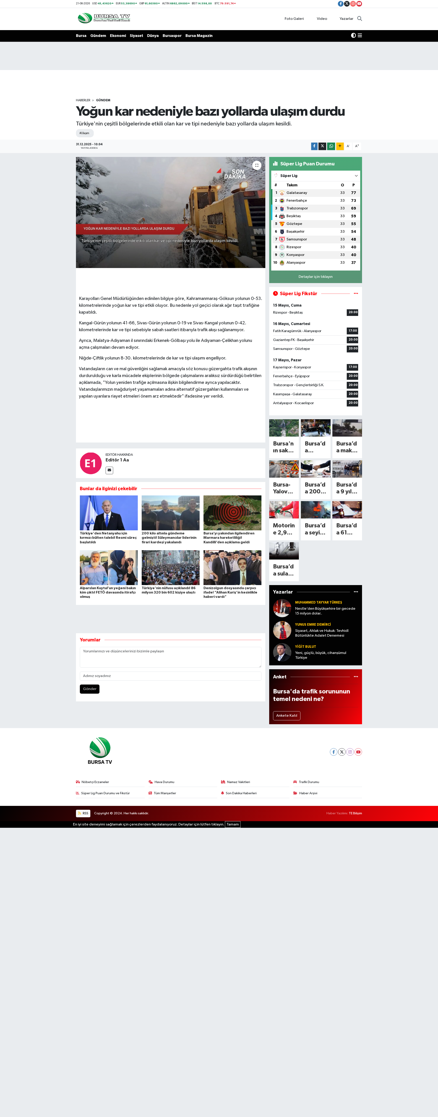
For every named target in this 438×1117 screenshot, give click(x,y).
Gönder (89, 689)
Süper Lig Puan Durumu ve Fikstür (105, 793)
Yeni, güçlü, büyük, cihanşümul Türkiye (320, 655)
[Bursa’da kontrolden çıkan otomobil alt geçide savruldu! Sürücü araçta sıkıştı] (316, 428)
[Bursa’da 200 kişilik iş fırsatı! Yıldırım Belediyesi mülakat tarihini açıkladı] (316, 469)
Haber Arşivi (308, 793)
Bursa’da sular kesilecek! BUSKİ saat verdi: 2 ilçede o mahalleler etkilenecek (284, 570)
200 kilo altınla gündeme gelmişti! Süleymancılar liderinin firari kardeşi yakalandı (169, 537)
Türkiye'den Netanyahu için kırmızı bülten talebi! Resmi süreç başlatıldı (108, 537)
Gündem (98, 36)
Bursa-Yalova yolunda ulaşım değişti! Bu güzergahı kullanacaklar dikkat (284, 488)
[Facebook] (333, 752)
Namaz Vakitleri (238, 782)
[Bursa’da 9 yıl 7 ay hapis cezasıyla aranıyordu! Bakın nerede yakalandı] (347, 469)
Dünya (153, 36)
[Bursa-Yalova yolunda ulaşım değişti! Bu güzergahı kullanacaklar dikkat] (284, 469)
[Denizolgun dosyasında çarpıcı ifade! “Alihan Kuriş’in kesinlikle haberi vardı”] (232, 568)
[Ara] (359, 19)
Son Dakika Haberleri (241, 793)
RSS (85, 813)
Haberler (83, 100)
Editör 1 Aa (117, 460)
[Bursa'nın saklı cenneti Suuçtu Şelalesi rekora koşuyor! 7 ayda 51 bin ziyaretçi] (284, 428)
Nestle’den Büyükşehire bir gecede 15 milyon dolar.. (325, 611)
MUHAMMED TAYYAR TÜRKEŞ (318, 602)
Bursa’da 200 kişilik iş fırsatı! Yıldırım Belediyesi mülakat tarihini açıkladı (315, 488)
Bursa (81, 36)
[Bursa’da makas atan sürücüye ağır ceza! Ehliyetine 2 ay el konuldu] (347, 428)
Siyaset (136, 36)
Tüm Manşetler (165, 793)
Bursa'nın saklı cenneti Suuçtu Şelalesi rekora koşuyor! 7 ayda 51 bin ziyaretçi (284, 447)
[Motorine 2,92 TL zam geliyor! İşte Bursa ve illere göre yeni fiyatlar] (284, 509)
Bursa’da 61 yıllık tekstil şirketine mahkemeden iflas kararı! (346, 529)
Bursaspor (172, 36)
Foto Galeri (294, 19)
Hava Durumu (164, 782)
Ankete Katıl (286, 716)
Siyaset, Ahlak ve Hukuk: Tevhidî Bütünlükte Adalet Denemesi (322, 633)
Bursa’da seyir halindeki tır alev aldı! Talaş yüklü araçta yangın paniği (315, 529)
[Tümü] (356, 592)
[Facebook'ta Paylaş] (314, 146)
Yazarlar (346, 19)
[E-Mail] (109, 470)
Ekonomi (118, 36)
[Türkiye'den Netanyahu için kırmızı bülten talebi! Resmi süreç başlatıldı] (109, 513)
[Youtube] (358, 752)
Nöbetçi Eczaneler (95, 782)
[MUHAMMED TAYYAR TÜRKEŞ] (282, 608)
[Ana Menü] (360, 36)
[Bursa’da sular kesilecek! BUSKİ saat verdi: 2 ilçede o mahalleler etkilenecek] (284, 551)
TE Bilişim (355, 813)
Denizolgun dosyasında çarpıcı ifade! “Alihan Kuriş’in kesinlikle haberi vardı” (230, 592)
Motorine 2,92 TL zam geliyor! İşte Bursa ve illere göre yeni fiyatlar (284, 529)
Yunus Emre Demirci (313, 624)
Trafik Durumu (309, 782)
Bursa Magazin (199, 36)
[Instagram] (350, 752)
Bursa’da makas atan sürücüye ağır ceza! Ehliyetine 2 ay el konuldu (347, 447)
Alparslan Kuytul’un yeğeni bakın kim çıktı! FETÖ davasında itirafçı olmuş (108, 592)
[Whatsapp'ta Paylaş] (331, 146)
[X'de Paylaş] (322, 146)
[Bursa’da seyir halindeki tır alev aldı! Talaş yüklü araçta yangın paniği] (316, 509)
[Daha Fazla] (340, 146)
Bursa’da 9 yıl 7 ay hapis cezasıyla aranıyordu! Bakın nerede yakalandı (347, 488)
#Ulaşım (84, 133)
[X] (342, 752)
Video (322, 19)
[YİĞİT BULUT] (282, 652)
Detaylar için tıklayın (316, 277)
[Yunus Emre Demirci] (282, 630)
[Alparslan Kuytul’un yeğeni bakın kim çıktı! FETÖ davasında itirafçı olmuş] (109, 568)
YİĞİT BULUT (305, 646)
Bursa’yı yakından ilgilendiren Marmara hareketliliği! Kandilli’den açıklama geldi (228, 537)
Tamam (233, 824)
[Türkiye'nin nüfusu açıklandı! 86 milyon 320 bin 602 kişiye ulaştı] (171, 568)
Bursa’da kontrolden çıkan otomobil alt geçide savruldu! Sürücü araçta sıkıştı (315, 447)
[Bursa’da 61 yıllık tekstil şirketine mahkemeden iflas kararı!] (347, 509)
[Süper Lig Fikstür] (356, 294)
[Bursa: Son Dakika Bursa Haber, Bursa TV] (103, 19)
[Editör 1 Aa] (91, 463)
